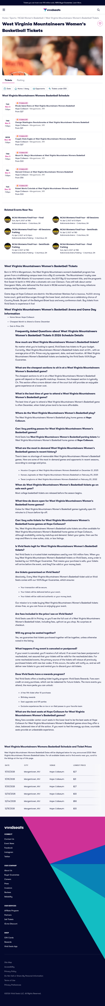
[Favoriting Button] (100, 23)
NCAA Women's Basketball (30, 18)
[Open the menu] (3, 9)
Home (5, 18)
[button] (7, 88)
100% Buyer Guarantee (63, 3)
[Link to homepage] (52, 10)
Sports (13, 18)
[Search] (98, 10)
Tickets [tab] (8, 80)
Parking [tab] (20, 80)
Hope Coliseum (85, 440)
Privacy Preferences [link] (12, 985)
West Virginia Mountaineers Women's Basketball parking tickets (63, 437)
